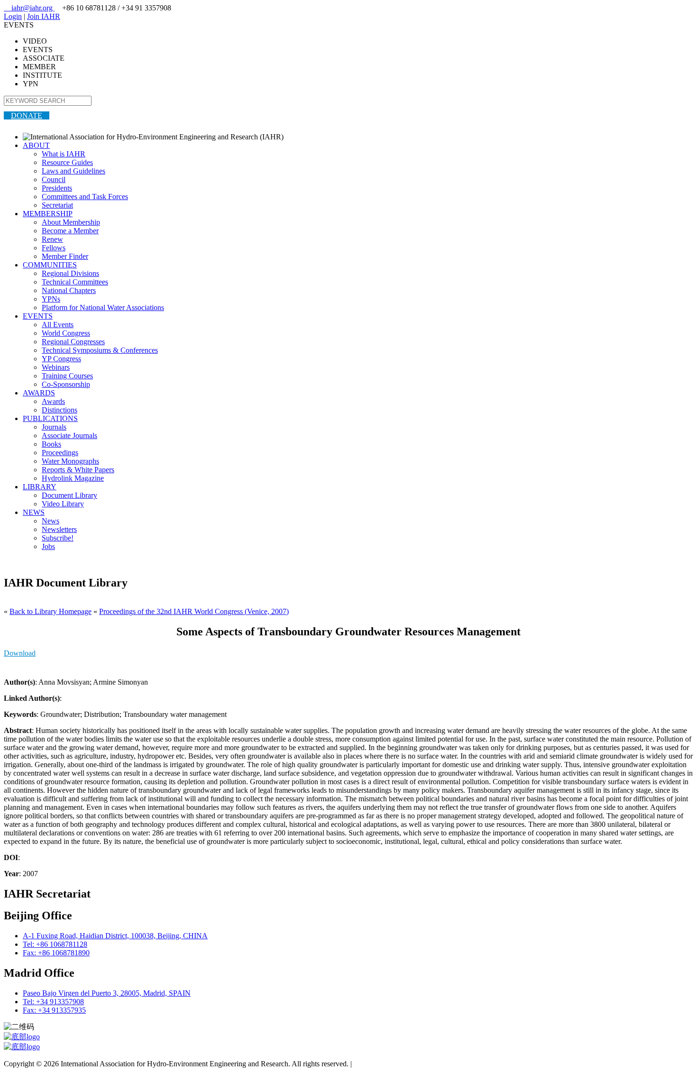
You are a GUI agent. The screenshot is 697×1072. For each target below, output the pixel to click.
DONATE (26, 115)
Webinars (56, 367)
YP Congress (61, 359)
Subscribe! (57, 538)
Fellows (53, 248)
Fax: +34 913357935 (54, 1010)
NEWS (34, 512)
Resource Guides (67, 162)
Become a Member (70, 231)
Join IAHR (43, 16)
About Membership (71, 222)
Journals (54, 427)
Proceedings (60, 453)
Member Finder (65, 256)
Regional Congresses (73, 342)
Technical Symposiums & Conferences (100, 350)
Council (53, 179)
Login (13, 16)
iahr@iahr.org (29, 8)
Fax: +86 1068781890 (56, 953)
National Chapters (69, 290)
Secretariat (57, 205)
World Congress (66, 333)
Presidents (57, 188)
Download (20, 653)
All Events (57, 325)
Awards (53, 401)
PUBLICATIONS (50, 418)
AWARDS (39, 393)
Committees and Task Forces (85, 196)
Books (51, 444)
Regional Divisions (70, 273)
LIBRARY (39, 487)
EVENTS (38, 316)
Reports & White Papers (78, 470)
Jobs (48, 546)
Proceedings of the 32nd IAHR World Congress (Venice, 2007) (194, 611)
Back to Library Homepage (50, 611)
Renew (52, 239)
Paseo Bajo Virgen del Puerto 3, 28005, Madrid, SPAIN (107, 993)
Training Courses (67, 376)
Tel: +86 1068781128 (55, 944)
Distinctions (59, 410)
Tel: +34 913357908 (53, 1002)
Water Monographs (70, 461)
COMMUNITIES (50, 265)
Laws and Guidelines (73, 171)
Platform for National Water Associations (103, 307)
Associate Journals (69, 435)
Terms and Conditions (387, 1064)
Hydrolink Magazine (73, 478)
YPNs (51, 299)
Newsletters (59, 529)
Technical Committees (75, 282)
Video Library (63, 504)
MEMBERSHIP (48, 214)
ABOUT (36, 145)
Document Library (69, 495)
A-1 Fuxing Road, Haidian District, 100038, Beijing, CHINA (115, 936)
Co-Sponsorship (66, 384)
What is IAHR (63, 154)
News (50, 521)
